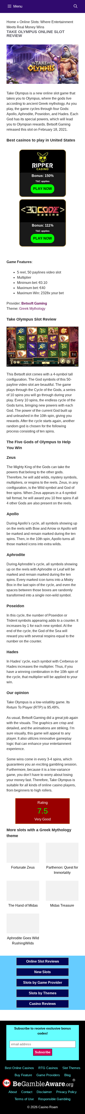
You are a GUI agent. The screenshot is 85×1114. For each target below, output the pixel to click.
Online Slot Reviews (42, 961)
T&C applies (42, 181)
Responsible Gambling (54, 1099)
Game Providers (48, 1075)
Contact (26, 1092)
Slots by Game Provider (42, 982)
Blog (67, 1075)
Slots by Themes (42, 993)
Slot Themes (71, 1068)
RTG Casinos (48, 1068)
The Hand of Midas (23, 905)
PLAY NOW (42, 189)
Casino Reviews (42, 1004)
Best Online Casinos (19, 1068)
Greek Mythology (32, 308)
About (12, 1092)
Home (11, 22)
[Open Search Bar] (75, 6)
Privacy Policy (66, 1092)
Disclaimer (44, 1092)
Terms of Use (24, 1099)
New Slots (42, 972)
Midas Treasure (62, 905)
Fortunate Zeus (23, 867)
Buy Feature (23, 1075)
